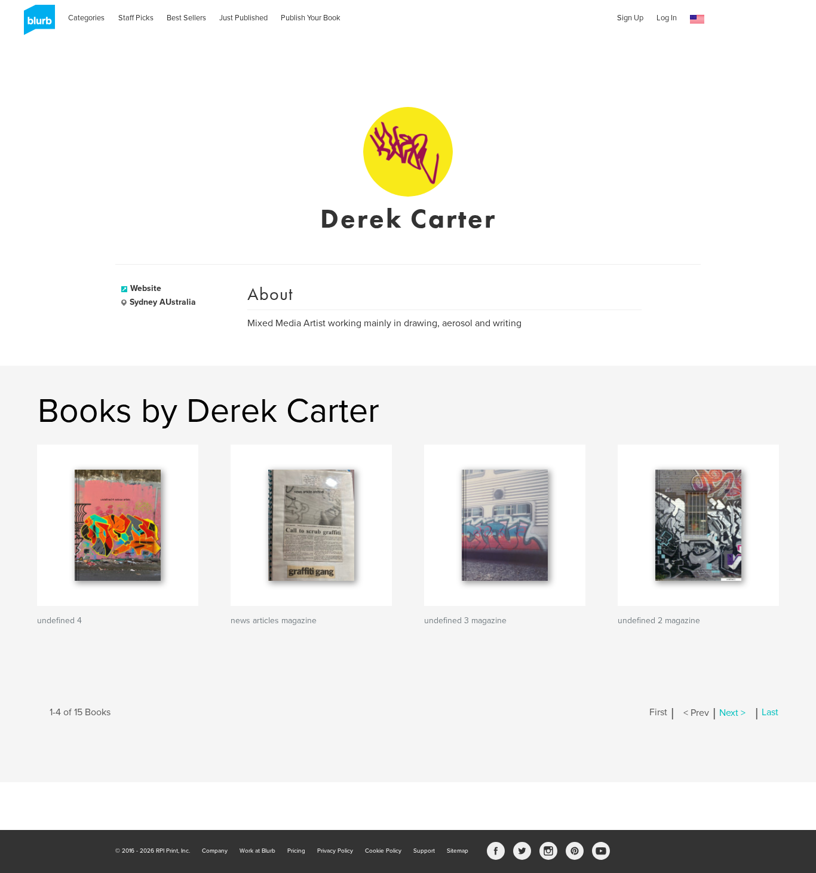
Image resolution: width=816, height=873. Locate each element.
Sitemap (457, 850)
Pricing (296, 850)
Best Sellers (186, 18)
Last (770, 713)
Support (424, 850)
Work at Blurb (257, 850)
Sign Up (630, 18)
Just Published (243, 18)
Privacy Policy (335, 850)
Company (215, 850)
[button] (697, 19)
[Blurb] (35, 24)
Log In (667, 18)
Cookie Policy (383, 850)
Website (145, 288)
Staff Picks (136, 18)
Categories (86, 18)
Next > (732, 713)
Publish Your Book (310, 18)
